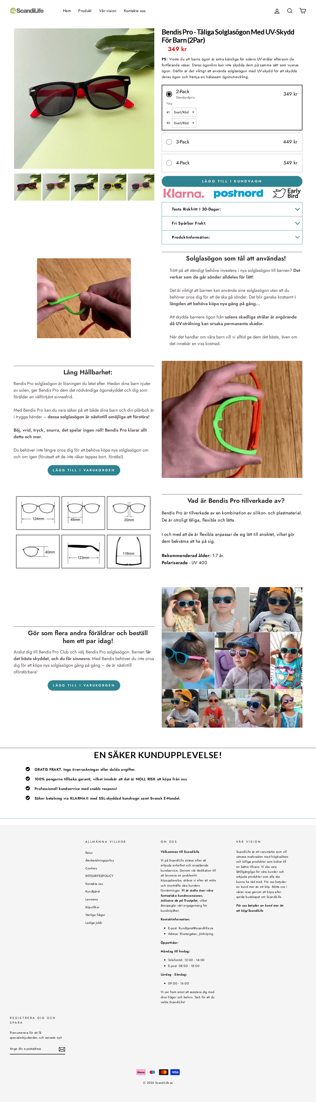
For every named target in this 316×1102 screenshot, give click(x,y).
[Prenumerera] (62, 1049)
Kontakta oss (135, 11)
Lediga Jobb (93, 922)
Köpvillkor (92, 907)
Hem (67, 11)
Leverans (91, 899)
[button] (232, 94)
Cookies (91, 868)
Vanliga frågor (95, 914)
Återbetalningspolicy (99, 860)
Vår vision (108, 11)
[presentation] (9, 98)
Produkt (85, 11)
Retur (89, 852)
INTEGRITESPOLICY (99, 876)
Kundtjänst (92, 891)
